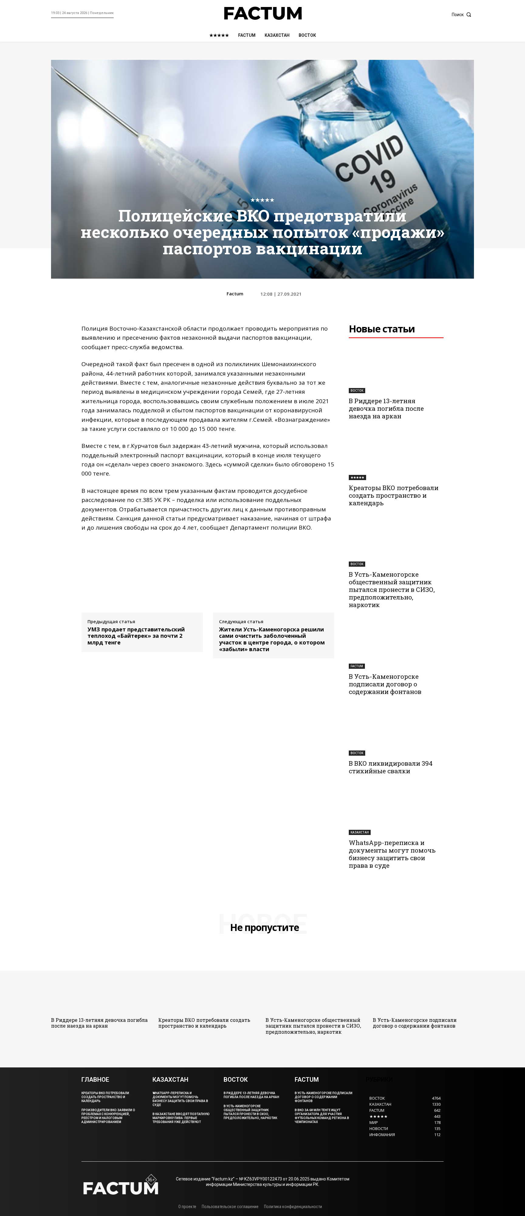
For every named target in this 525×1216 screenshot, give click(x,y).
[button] (463, 14)
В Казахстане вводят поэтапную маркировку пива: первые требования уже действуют (181, 1118)
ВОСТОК (357, 390)
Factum (235, 293)
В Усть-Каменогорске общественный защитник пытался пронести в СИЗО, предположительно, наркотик (392, 589)
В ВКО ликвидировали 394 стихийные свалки (391, 767)
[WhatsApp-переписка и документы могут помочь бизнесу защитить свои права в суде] (396, 811)
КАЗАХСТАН (360, 832)
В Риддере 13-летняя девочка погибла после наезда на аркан (386, 408)
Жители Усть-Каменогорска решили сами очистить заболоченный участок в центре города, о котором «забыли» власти (272, 639)
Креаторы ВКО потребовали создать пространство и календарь (393, 495)
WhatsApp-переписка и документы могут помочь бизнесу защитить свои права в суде (392, 854)
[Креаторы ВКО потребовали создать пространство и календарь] (396, 456)
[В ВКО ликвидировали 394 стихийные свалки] (396, 732)
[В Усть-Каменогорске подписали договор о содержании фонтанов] (396, 645)
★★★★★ (262, 199)
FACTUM (357, 666)
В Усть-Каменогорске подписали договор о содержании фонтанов (385, 684)
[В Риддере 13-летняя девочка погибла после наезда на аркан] (396, 369)
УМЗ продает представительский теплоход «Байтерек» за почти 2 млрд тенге (136, 636)
